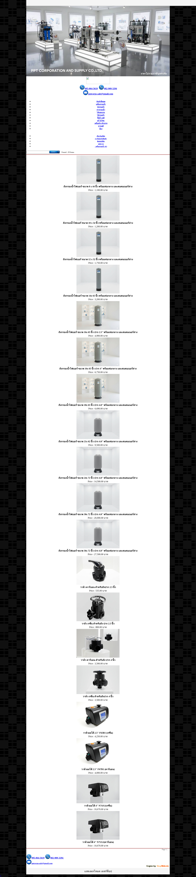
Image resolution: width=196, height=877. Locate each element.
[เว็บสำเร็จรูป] (158, 866)
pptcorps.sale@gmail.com (100, 94)
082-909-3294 (110, 88)
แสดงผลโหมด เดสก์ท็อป (98, 871)
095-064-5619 (91, 88)
